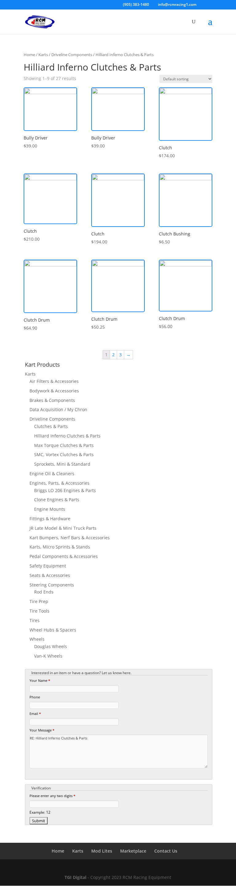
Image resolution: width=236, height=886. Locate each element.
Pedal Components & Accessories (64, 556)
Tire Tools (39, 611)
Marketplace (133, 851)
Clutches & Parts (51, 426)
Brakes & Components (52, 400)
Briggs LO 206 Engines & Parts (65, 490)
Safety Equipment (48, 566)
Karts (43, 54)
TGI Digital (75, 877)
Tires (35, 620)
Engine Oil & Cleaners (52, 473)
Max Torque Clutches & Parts (64, 445)
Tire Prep (39, 601)
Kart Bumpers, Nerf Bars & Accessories (70, 537)
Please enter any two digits (52, 795)
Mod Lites (101, 851)
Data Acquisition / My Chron (58, 409)
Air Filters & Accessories (54, 381)
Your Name (40, 680)
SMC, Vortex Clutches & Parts (64, 454)
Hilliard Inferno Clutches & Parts (67, 436)
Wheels (37, 639)
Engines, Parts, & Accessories (59, 483)
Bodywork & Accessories (54, 391)
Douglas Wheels (50, 646)
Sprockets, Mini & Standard (62, 464)
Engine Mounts (49, 509)
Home (29, 54)
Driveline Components (71, 54)
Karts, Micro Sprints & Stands (60, 547)
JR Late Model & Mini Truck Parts (63, 528)
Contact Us (165, 851)
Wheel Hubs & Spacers (53, 630)
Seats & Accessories (50, 575)
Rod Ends (43, 592)
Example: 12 (40, 812)
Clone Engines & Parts (56, 499)
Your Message (42, 730)
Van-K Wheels (48, 656)
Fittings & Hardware (50, 518)
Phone (35, 697)
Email (35, 713)
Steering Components (52, 585)
